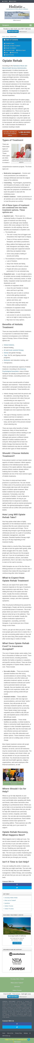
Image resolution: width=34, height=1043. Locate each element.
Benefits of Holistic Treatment (13, 45)
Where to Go (14, 52)
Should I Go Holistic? (11, 48)
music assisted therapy (16, 350)
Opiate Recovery (10, 54)
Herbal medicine (9, 345)
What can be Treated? (10, 900)
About (7, 36)
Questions (7, 903)
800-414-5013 (13, 31)
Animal (6, 353)
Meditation (7, 360)
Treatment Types (10, 43)
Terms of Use (10, 1033)
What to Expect (22, 50)
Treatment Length (10, 50)
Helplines (13, 1)
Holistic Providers (9, 908)
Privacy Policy (18, 1033)
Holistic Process (8, 906)
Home (3, 36)
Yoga (5, 355)
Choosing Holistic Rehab (10, 897)
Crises (6, 1)
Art (5, 350)
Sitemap (26, 1033)
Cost (7, 52)
